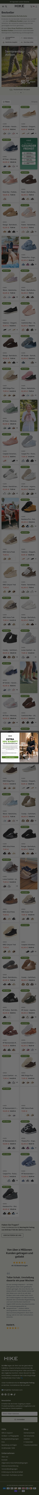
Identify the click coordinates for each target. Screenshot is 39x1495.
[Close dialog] (37, 733)
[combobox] (10, 754)
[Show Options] (17, 754)
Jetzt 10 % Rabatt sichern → (10, 757)
